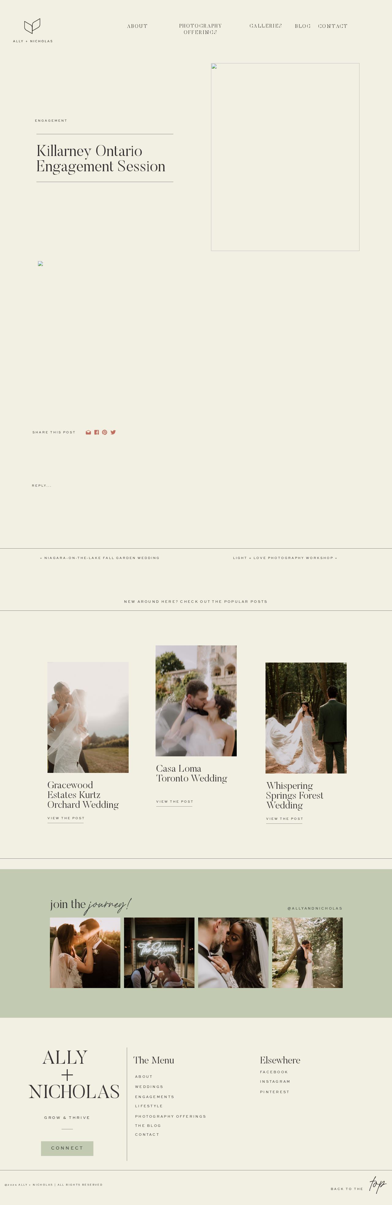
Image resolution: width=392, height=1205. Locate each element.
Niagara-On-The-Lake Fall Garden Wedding (102, 558)
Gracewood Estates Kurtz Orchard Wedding (83, 795)
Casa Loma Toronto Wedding (191, 774)
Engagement (51, 120)
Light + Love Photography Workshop (283, 558)
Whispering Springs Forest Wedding (295, 796)
